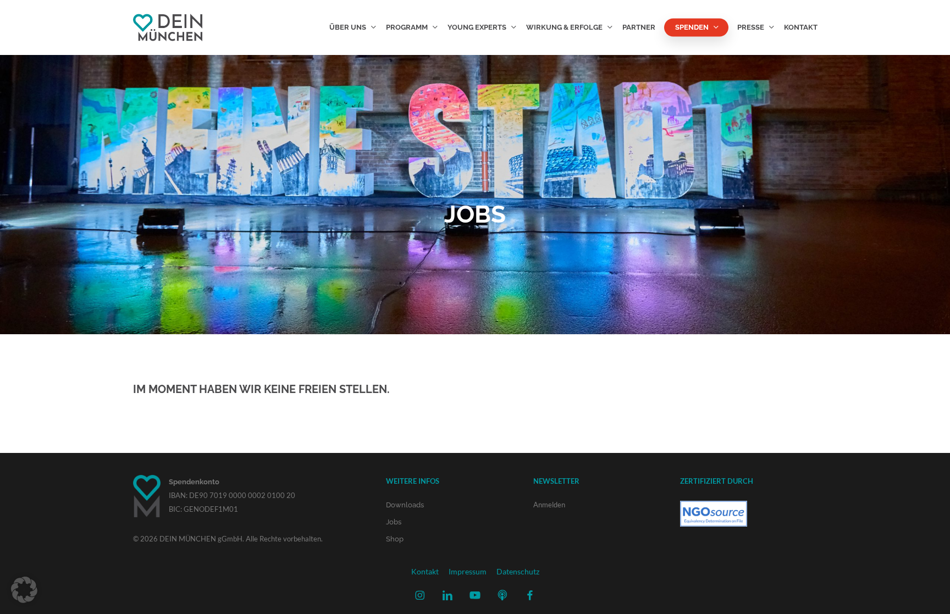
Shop (395, 539)
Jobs (393, 522)
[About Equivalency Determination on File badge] (713, 532)
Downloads (405, 505)
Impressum (468, 571)
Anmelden (549, 504)
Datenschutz (517, 571)
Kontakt (425, 571)
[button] (24, 590)
